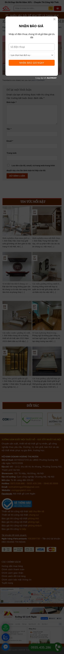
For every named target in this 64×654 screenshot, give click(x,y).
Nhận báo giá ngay (31, 62)
